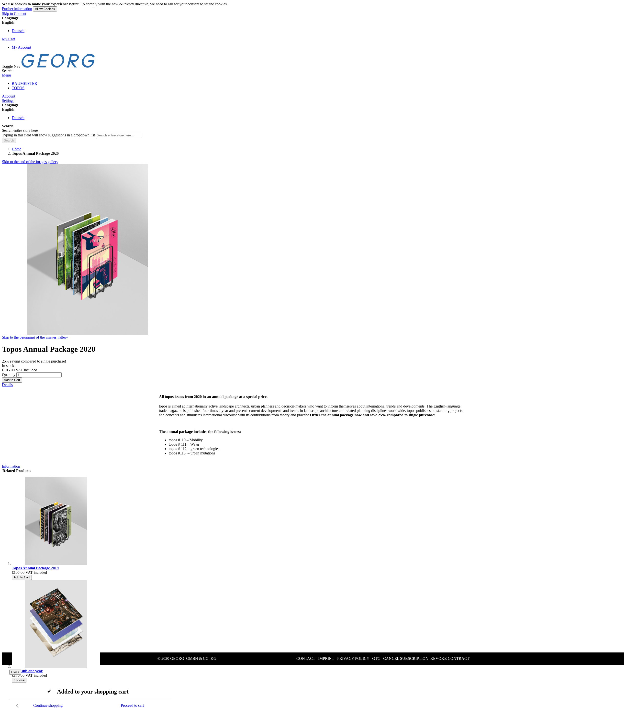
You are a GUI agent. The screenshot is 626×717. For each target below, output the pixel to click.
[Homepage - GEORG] (58, 66)
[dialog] (313, 690)
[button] (313, 22)
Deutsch (18, 31)
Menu (6, 75)
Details (7, 385)
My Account (21, 47)
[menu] (313, 85)
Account (8, 96)
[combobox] (118, 135)
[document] (313, 6)
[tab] (313, 385)
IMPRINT (326, 658)
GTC (376, 658)
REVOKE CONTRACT (450, 658)
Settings (8, 101)
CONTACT (305, 658)
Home (16, 149)
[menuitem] (24, 83)
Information (11, 466)
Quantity (8, 375)
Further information (17, 9)
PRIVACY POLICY (353, 658)
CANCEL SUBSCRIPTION (405, 658)
